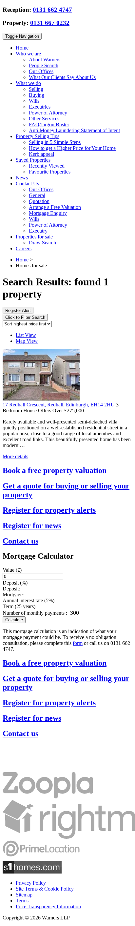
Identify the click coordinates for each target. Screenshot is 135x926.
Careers (23, 248)
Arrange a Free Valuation (55, 207)
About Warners (44, 59)
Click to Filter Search (25, 317)
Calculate (14, 619)
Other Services (44, 118)
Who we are (28, 53)
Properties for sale (34, 236)
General (37, 195)
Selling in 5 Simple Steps (55, 142)
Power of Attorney (48, 112)
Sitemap (24, 894)
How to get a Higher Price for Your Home (72, 148)
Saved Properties (33, 160)
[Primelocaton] (41, 858)
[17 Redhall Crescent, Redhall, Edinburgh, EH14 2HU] (41, 398)
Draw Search (42, 242)
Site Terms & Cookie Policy (45, 889)
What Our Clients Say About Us (62, 77)
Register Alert (18, 310)
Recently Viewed (47, 166)
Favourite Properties (49, 172)
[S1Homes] (32, 872)
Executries (39, 107)
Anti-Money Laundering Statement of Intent (74, 130)
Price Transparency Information (48, 906)
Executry (38, 231)
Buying (36, 95)
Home (22, 48)
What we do (28, 83)
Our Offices (41, 71)
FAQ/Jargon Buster (49, 124)
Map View (27, 341)
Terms (22, 900)
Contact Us (27, 183)
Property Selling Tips (37, 136)
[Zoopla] (48, 796)
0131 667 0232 (49, 22)
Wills (34, 101)
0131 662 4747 (52, 9)
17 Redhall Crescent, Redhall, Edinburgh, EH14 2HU (59, 404)
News (22, 177)
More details (15, 456)
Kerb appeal (41, 154)
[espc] (22, 769)
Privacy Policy (31, 883)
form (78, 643)
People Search (43, 65)
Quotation (39, 201)
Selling (36, 89)
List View (26, 335)
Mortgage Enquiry (48, 213)
